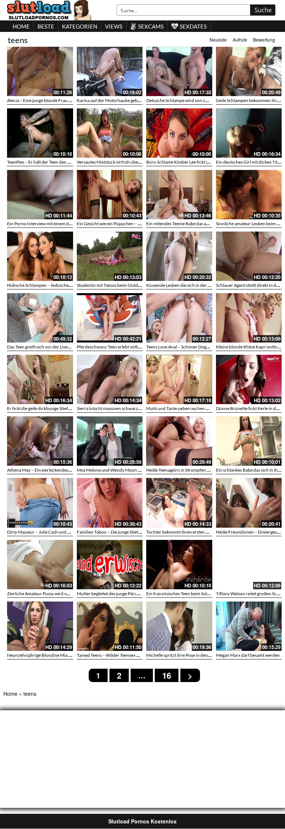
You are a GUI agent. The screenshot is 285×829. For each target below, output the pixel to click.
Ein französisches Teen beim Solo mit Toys (186, 593)
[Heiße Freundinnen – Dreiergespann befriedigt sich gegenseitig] (249, 502)
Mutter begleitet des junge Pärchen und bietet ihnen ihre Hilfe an (138, 593)
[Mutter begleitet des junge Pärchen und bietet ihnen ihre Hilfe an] (110, 564)
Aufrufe (240, 39)
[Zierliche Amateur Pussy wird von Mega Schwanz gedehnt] (40, 564)
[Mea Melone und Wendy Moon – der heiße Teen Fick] (110, 441)
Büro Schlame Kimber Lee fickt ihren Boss (186, 162)
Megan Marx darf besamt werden (248, 655)
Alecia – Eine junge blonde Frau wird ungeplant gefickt (59, 100)
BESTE (45, 26)
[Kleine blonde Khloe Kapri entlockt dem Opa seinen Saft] (249, 318)
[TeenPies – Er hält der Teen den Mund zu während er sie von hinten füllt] (40, 133)
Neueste (218, 39)
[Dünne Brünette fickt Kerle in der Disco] (249, 379)
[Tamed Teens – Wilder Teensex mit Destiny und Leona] (110, 626)
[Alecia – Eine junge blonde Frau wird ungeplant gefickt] (40, 71)
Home (10, 693)
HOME (21, 26)
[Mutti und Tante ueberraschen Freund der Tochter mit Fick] (179, 379)
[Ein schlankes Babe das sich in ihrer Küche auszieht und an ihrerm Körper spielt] (249, 441)
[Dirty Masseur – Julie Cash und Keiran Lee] (40, 502)
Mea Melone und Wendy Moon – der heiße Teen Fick (127, 470)
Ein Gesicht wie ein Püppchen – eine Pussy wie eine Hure (131, 223)
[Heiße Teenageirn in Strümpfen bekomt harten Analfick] (179, 441)
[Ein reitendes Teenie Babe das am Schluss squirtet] (179, 194)
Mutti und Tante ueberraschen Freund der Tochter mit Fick (202, 408)
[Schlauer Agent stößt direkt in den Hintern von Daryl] (249, 256)
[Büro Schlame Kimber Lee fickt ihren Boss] (179, 133)
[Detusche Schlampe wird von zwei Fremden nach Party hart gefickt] (179, 71)
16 (166, 675)
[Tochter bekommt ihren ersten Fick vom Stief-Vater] (179, 502)
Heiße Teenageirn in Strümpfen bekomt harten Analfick (199, 470)
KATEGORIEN (79, 26)
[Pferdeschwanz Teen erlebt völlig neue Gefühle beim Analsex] (110, 318)
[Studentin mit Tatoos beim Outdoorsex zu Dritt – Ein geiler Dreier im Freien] (110, 256)
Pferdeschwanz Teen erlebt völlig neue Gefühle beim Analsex (135, 347)
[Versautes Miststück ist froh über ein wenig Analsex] (110, 133)
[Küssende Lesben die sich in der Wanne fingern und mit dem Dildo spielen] (179, 256)
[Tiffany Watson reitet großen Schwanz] (249, 564)
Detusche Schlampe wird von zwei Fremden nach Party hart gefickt (210, 100)
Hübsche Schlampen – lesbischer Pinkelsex (48, 285)
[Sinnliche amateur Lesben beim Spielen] (249, 194)
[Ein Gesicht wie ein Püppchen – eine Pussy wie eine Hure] (110, 194)
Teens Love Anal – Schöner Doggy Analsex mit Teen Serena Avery (208, 347)
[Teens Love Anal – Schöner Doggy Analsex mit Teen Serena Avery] (179, 318)
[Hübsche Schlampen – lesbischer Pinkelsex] (40, 256)
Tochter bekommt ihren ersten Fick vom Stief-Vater (195, 532)
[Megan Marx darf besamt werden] (249, 626)
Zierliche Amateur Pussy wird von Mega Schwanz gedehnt (62, 593)
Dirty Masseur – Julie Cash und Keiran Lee (47, 532)
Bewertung (264, 39)
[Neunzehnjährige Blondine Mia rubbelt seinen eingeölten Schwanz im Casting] (40, 626)
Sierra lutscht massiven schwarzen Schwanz (119, 408)
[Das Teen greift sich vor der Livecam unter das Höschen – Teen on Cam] (40, 318)
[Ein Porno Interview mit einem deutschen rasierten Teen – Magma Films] (40, 194)
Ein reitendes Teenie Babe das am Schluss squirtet (193, 223)
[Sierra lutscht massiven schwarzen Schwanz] (110, 379)
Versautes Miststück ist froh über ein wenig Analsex (126, 162)
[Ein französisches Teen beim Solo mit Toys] (179, 564)
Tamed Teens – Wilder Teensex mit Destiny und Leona (128, 655)
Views (113, 26)
